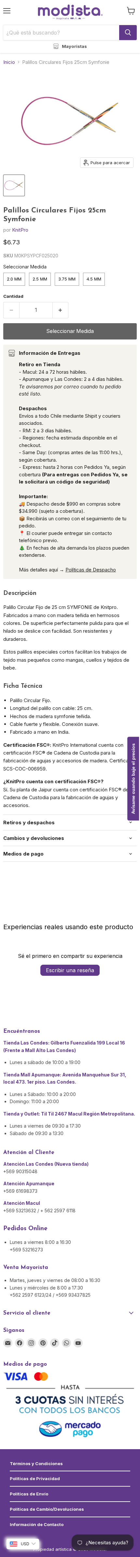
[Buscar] (128, 32)
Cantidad (13, 296)
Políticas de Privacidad (35, 1478)
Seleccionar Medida (25, 266)
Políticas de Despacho (90, 570)
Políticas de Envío (29, 1493)
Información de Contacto (36, 1524)
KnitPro (20, 230)
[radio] (14, 279)
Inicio (9, 62)
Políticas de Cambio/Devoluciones (47, 1509)
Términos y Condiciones (36, 1463)
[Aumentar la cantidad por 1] (61, 310)
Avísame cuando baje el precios (133, 778)
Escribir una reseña (70, 970)
